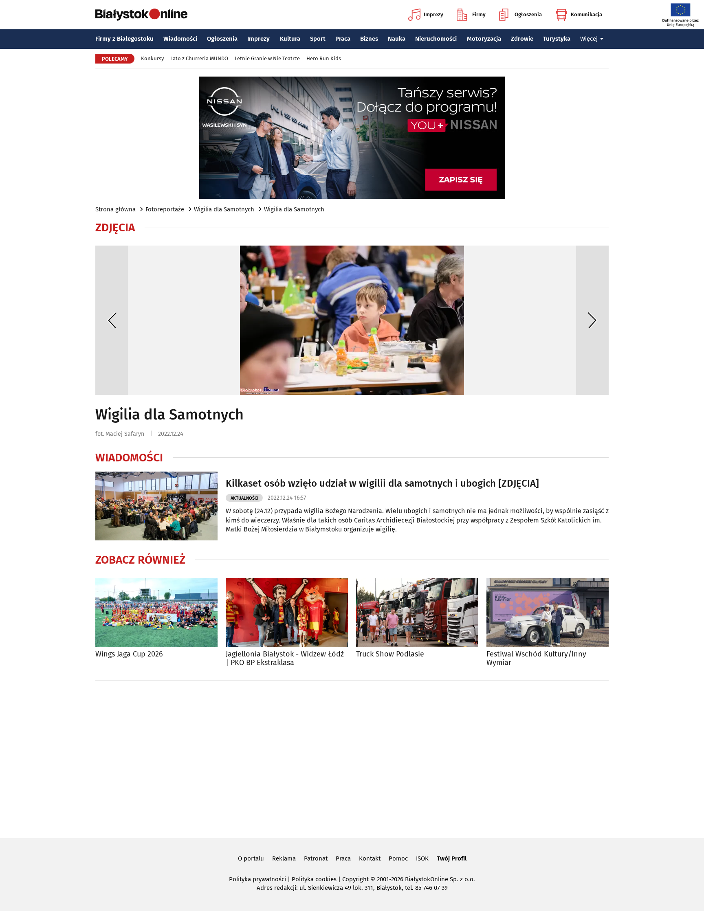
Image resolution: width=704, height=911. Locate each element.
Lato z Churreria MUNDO (199, 58)
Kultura (290, 38)
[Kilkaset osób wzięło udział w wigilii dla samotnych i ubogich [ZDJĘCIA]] (156, 506)
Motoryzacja (484, 38)
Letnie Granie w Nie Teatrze (267, 58)
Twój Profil (451, 858)
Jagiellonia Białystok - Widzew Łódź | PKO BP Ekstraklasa (285, 658)
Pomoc (398, 858)
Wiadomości (180, 38)
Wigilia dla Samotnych (224, 209)
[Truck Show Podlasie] (417, 612)
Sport (318, 38)
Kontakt (370, 858)
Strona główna (115, 209)
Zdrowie (522, 38)
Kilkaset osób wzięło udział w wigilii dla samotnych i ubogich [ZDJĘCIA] (382, 483)
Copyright (355, 879)
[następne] (592, 320)
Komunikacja (586, 14)
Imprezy (433, 14)
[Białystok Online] (141, 15)
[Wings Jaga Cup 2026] (156, 612)
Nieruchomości (436, 38)
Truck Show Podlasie (390, 654)
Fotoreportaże (164, 209)
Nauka (396, 38)
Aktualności (244, 498)
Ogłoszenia (528, 14)
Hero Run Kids (323, 58)
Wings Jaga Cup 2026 (129, 654)
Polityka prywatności (257, 879)
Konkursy (152, 58)
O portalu (251, 858)
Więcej (589, 38)
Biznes (369, 38)
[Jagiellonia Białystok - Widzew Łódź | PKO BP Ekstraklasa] (287, 612)
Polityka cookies (314, 879)
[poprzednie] (111, 320)
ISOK (422, 858)
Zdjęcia (115, 227)
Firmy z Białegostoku (124, 38)
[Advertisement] (352, 758)
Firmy (479, 14)
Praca (342, 38)
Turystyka (556, 38)
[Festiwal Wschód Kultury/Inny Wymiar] (547, 612)
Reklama (284, 858)
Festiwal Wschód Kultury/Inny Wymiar (536, 658)
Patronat (316, 858)
